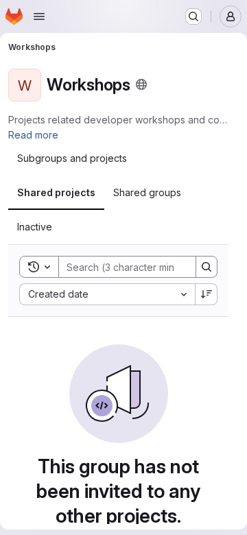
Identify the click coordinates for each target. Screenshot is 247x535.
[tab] (72, 158)
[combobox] (107, 294)
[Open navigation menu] (39, 16)
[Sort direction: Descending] (206, 294)
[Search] (206, 267)
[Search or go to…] (193, 16)
